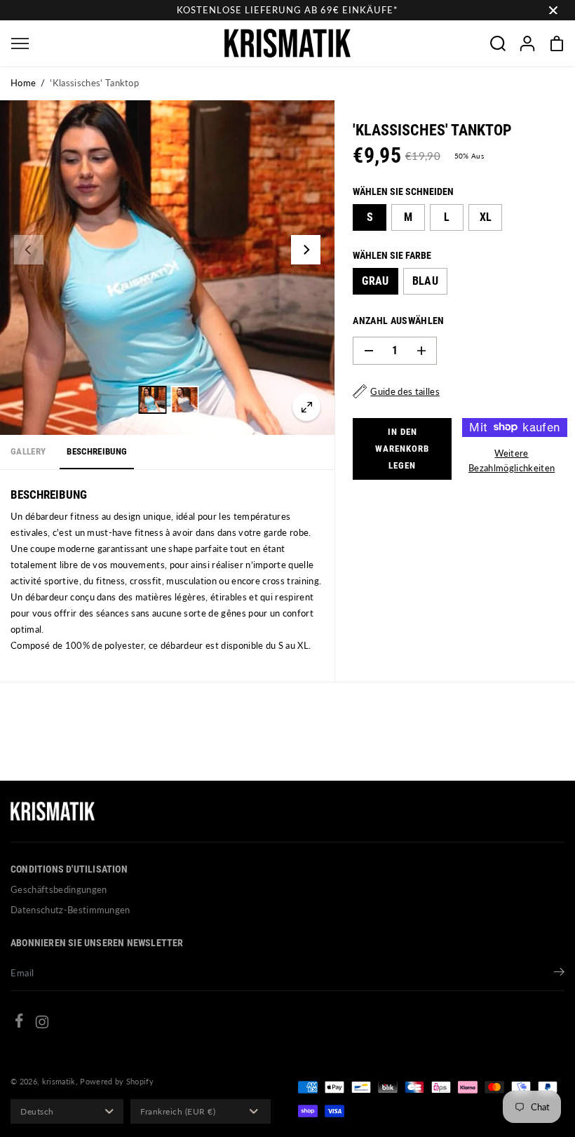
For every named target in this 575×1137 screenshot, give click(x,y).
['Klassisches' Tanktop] (306, 407)
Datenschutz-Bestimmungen (70, 909)
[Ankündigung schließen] (553, 10)
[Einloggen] (527, 43)
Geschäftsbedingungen (59, 889)
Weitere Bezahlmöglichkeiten (511, 460)
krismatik (59, 1081)
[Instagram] (42, 1024)
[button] (20, 43)
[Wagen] (556, 43)
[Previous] (28, 249)
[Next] (305, 249)
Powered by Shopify (117, 1081)
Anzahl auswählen (398, 320)
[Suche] (498, 43)
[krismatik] (287, 43)
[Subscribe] (559, 973)
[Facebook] (19, 1022)
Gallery (28, 451)
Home (23, 82)
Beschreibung (97, 451)
